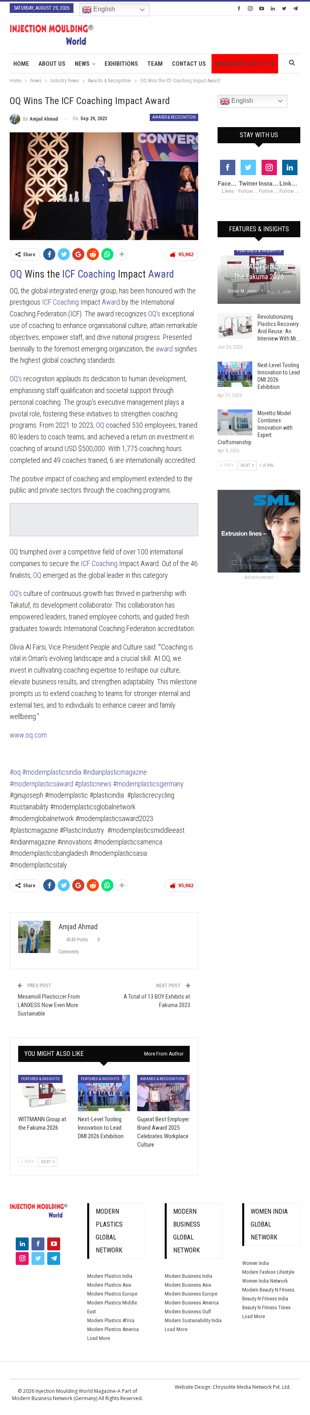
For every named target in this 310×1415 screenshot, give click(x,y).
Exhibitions (121, 63)
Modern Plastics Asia (109, 1285)
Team (155, 63)
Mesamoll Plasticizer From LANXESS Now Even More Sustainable (49, 1005)
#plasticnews (93, 784)
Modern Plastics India (109, 1276)
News (82, 63)
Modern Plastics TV (244, 63)
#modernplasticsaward (41, 784)
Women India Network (265, 1281)
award (164, 349)
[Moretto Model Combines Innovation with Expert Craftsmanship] (235, 422)
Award (161, 274)
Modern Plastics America (113, 1329)
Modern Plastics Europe (112, 1294)
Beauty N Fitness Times (266, 1307)
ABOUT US (51, 63)
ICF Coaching (88, 274)
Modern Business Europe (191, 1294)
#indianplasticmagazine (115, 772)
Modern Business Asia (188, 1285)
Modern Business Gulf (188, 1311)
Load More (98, 1338)
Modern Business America (192, 1303)
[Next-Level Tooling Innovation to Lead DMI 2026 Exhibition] (104, 1093)
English (103, 9)
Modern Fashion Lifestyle (268, 1272)
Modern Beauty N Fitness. (268, 1290)
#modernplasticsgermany (148, 784)
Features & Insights (40, 1078)
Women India (255, 1263)
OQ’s (154, 313)
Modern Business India (188, 1276)
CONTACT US (189, 63)
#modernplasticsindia (52, 772)
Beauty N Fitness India (265, 1299)
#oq (15, 772)
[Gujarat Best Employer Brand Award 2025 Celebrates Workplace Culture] (163, 1093)
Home (21, 63)
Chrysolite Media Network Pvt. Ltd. (252, 1387)
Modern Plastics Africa (110, 1320)
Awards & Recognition (174, 117)
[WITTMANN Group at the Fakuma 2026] (44, 1093)
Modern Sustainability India (193, 1320)
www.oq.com (28, 735)
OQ (16, 274)
